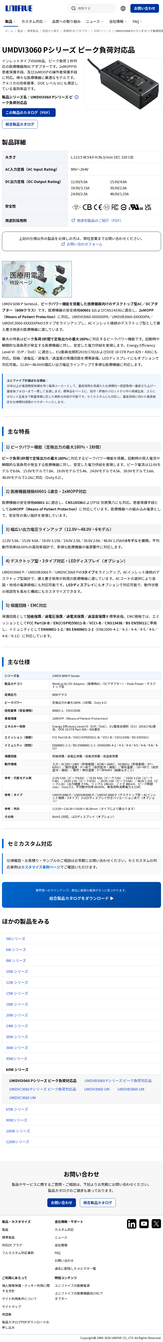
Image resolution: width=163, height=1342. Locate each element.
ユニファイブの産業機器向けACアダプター (79, 1296)
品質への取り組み (66, 21)
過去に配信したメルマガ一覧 (75, 1268)
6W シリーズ (16, 949)
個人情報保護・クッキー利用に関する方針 (26, 1288)
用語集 (7, 1314)
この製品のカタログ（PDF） (29, 112)
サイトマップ (11, 1306)
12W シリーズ (17, 982)
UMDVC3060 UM (22, 1097)
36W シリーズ (17, 1047)
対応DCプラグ (12, 1245)
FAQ (136, 21)
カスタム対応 (32, 21)
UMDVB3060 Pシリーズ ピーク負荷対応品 (118, 1080)
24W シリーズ (17, 1025)
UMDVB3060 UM (130, 1089)
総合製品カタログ (20, 124)
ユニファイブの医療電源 (72, 1285)
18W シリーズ (17, 1004)
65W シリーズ (17, 1109)
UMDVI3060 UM (97, 1089)
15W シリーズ (17, 993)
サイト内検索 (72, 8)
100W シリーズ (18, 1130)
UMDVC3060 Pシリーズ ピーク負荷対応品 (42, 1089)
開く (77, 97)
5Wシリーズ (15, 938)
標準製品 (8, 1237)
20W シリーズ (17, 1015)
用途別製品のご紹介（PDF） (100, 220)
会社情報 (116, 21)
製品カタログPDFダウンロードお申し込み (25, 1325)
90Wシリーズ (16, 1120)
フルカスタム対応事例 (18, 1252)
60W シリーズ (17, 1069)
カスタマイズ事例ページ (40, 866)
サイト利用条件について (19, 1298)
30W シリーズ (17, 1036)
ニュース (93, 21)
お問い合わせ (144, 8)
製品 (8, 21)
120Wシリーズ (17, 1141)
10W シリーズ (17, 971)
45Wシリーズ (16, 1058)
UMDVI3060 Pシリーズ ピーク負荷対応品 (43, 1080)
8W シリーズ (16, 960)
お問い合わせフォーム (84, 243)
